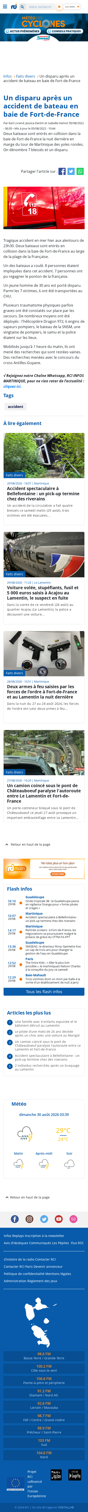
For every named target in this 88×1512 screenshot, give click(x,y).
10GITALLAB (66, 1507)
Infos (7, 1236)
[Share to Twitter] (71, 171)
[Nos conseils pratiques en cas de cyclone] (65, 32)
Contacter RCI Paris (18, 1266)
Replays (18, 1236)
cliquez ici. (12, 386)
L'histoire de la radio (19, 1259)
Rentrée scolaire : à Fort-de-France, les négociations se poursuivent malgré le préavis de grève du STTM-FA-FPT (50, 933)
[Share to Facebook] (62, 171)
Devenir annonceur (48, 1266)
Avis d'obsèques (16, 1243)
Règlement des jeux (42, 1281)
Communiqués (40, 1243)
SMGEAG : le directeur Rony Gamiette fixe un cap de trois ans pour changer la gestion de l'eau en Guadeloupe (53, 949)
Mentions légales (58, 1274)
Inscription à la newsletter (44, 1236)
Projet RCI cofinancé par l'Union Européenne (33, 1483)
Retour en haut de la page (30, 844)
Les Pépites (60, 1243)
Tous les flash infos (44, 991)
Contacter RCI (45, 1259)
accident (15, 406)
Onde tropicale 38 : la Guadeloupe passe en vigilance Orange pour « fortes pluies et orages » (52, 904)
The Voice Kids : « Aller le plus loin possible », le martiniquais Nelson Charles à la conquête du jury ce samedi (53, 966)
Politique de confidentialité (24, 1274)
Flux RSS (77, 1243)
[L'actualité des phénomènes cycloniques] (23, 31)
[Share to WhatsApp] (80, 171)
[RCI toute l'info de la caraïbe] (14, 6)
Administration (15, 1281)
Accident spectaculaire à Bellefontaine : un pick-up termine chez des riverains (51, 919)
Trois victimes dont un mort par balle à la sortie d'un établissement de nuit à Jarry (52, 980)
